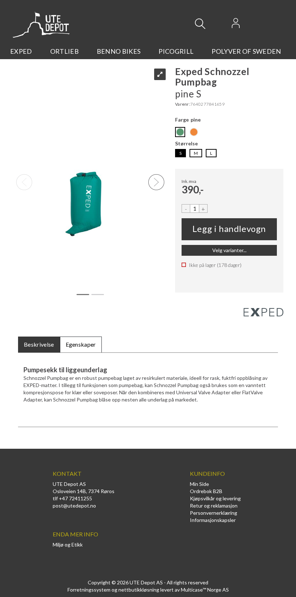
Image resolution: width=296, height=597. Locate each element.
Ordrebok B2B (206, 491)
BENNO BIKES (119, 51)
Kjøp (229, 229)
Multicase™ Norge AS (205, 590)
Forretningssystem (89, 590)
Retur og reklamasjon (214, 505)
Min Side (199, 484)
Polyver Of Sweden (246, 51)
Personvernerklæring (213, 513)
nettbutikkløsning (138, 590)
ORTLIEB (64, 51)
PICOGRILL (175, 51)
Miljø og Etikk (68, 544)
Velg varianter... (229, 250)
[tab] (39, 345)
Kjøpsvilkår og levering (215, 498)
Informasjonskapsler (213, 520)
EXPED (21, 51)
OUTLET (23, 63)
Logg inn (236, 25)
